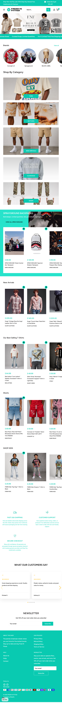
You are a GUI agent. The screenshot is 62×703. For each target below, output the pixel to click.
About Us (6, 655)
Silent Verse (31, 383)
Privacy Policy (38, 638)
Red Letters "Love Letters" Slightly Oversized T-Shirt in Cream (13, 378)
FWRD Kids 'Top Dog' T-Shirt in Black (14, 488)
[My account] (54, 10)
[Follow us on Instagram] (7, 684)
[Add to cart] (23, 228)
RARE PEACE (8, 438)
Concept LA (30, 436)
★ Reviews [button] (60, 353)
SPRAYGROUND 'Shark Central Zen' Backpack (14, 264)
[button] (60, 588)
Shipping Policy (38, 644)
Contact (5, 661)
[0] (57, 10)
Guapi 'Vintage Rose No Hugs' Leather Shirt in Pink (14, 322)
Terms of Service (39, 647)
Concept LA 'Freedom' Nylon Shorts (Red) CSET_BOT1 (35, 433)
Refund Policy (38, 641)
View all (56, 45)
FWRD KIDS (8, 491)
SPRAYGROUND (9, 267)
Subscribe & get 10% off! (51, 3)
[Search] (48, 9)
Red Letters (8, 383)
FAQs (5, 658)
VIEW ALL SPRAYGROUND (14, 222)
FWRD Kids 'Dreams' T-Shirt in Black (36, 488)
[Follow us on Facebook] (4, 684)
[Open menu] (4, 9)
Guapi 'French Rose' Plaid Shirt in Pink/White (36, 322)
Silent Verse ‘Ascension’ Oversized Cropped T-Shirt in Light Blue (35, 378)
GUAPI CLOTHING (10, 326)
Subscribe (48, 623)
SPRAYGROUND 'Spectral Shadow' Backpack (34, 264)
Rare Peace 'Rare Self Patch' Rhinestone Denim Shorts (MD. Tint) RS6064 (14, 434)
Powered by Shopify (8, 697)
